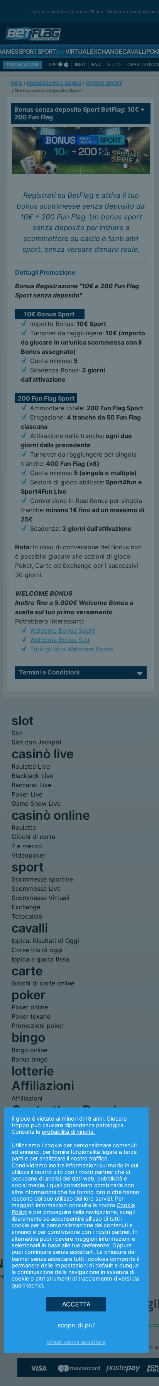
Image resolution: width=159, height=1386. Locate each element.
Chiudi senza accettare (76, 1341)
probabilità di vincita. (68, 1131)
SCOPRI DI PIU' (76, 1325)
